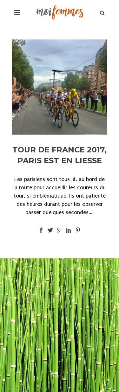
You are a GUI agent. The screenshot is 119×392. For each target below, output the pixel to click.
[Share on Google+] (59, 230)
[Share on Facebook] (41, 230)
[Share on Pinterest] (78, 230)
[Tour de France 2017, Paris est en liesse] (59, 87)
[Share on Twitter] (50, 230)
